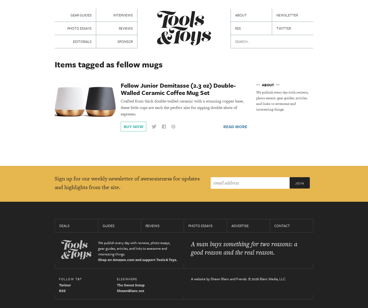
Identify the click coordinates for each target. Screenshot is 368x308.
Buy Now (133, 126)
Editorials (82, 41)
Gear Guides (81, 15)
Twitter (283, 28)
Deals (64, 225)
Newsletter (287, 15)
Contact (282, 225)
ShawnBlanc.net (130, 290)
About (241, 15)
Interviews (123, 15)
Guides (108, 225)
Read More (235, 126)
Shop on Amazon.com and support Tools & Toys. (137, 259)
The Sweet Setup (131, 285)
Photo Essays (79, 28)
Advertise (240, 225)
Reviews (126, 28)
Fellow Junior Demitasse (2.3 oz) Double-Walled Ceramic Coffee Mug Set (178, 89)
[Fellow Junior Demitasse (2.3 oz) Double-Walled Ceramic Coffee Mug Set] (85, 102)
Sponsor (125, 41)
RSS (238, 28)
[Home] (184, 29)
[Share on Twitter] (154, 127)
